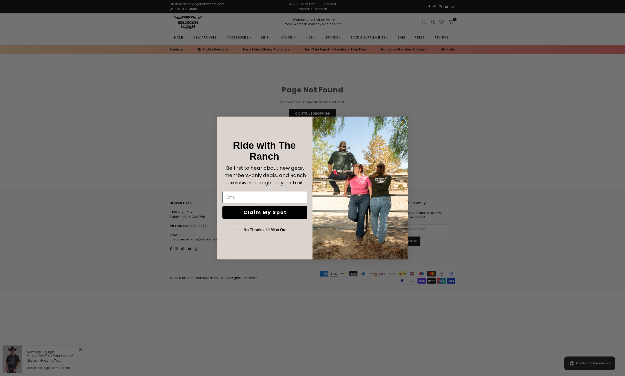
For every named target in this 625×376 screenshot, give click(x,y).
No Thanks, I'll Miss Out (265, 230)
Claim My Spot (265, 212)
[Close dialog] (401, 123)
